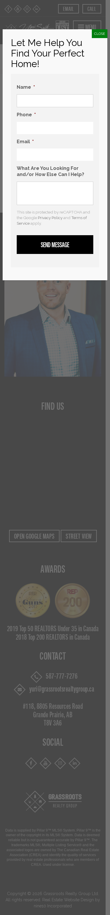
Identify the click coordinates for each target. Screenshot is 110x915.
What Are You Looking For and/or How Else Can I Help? (50, 171)
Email (25, 141)
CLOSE (99, 34)
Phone (26, 114)
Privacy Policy (50, 217)
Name (26, 87)
